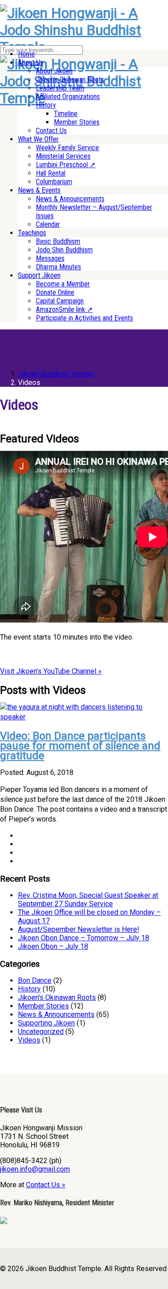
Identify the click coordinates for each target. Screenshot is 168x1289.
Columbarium (54, 181)
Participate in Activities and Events (84, 318)
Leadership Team (60, 88)
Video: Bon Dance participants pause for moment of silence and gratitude (80, 746)
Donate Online (55, 292)
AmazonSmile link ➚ (64, 309)
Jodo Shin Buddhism (64, 250)
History (46, 105)
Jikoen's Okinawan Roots (57, 997)
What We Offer (38, 139)
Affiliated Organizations (68, 96)
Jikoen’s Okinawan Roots (70, 79)
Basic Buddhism (58, 241)
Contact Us (51, 130)
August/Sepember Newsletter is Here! (78, 929)
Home (26, 54)
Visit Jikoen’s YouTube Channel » (51, 671)
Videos (29, 1040)
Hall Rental (50, 173)
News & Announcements (70, 199)
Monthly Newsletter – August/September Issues (94, 211)
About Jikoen (54, 71)
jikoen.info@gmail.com (35, 1169)
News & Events (39, 190)
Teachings (32, 233)
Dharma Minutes (58, 267)
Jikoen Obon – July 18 (53, 946)
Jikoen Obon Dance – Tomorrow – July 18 (83, 938)
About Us (30, 62)
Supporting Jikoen (46, 1023)
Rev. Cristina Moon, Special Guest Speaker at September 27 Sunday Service (88, 899)
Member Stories (76, 122)
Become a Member (63, 284)
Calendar (48, 224)
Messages (50, 258)
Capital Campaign (60, 301)
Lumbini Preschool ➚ (65, 164)
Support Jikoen (39, 275)
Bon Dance (35, 980)
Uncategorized (41, 1031)
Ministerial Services (63, 156)
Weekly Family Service (67, 147)
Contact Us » (45, 1185)
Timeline (66, 113)
